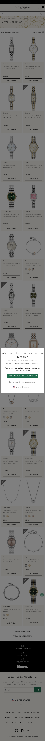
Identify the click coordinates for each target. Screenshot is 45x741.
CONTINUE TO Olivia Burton (22, 376)
